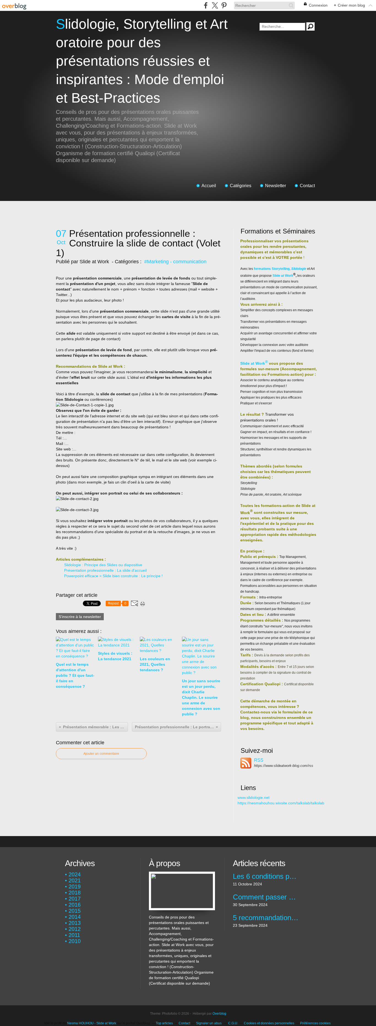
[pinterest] (223, 5)
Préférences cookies (315, 1023)
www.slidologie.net (253, 797)
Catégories (240, 185)
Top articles (164, 1023)
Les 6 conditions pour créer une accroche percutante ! (266, 876)
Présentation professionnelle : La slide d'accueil (105, 570)
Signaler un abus (209, 1023)
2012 (75, 929)
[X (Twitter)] (214, 5)
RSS (258, 760)
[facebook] (205, 5)
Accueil (208, 185)
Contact (307, 185)
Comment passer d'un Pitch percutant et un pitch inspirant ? (266, 897)
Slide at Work (283, 276)
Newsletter (275, 185)
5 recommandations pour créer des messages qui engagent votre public (266, 918)
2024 (75, 874)
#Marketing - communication (175, 261)
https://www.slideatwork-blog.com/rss (283, 766)
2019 (75, 886)
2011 (74, 935)
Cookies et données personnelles (269, 1023)
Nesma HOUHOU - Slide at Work (92, 1023)
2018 (75, 893)
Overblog (219, 1014)
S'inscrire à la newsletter (80, 616)
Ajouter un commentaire (101, 754)
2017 (75, 899)
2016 (75, 905)
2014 (75, 917)
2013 (75, 923)
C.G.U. (233, 1023)
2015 (75, 911)
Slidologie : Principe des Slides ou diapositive (103, 565)
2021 (75, 880)
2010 (75, 941)
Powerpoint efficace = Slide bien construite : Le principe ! (113, 576)
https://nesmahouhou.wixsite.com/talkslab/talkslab (281, 803)
